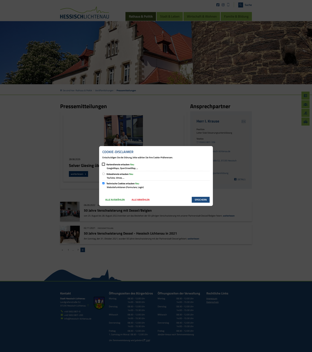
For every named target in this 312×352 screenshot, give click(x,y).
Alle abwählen (141, 200)
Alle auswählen (115, 200)
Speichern (201, 200)
